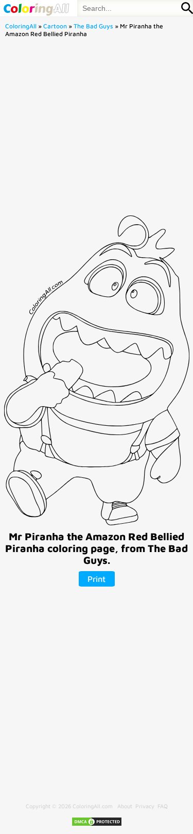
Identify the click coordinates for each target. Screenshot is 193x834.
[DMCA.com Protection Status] (96, 824)
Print (96, 578)
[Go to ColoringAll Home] (36, 8)
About (124, 806)
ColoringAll (21, 26)
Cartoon (55, 26)
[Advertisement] (96, 129)
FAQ (162, 806)
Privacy (144, 806)
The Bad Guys (93, 26)
